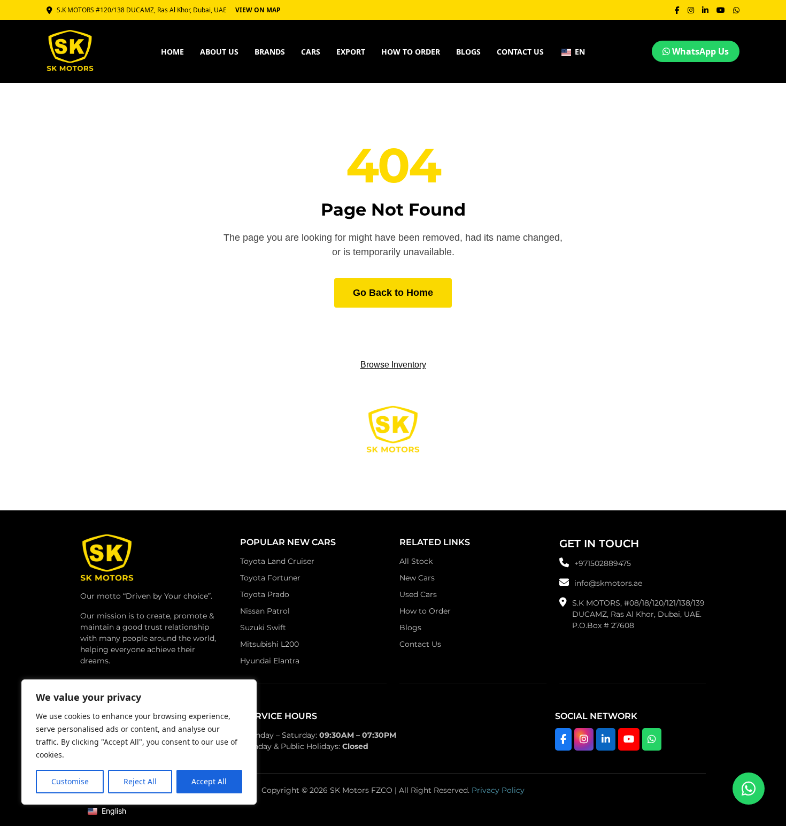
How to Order (425, 611)
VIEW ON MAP (258, 9)
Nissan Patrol (265, 611)
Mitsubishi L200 (269, 644)
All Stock (416, 561)
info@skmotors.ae (608, 583)
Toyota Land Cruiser (277, 561)
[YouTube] (720, 10)
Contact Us (420, 644)
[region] (139, 742)
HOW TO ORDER (410, 52)
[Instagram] (691, 10)
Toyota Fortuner (270, 578)
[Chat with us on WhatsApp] (651, 739)
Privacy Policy (498, 790)
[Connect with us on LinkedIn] (605, 739)
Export (350, 52)
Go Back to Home (393, 292)
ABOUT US (219, 52)
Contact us (520, 52)
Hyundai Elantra (269, 661)
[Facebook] (677, 10)
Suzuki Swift (263, 627)
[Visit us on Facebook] (563, 739)
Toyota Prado (264, 594)
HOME (172, 52)
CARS (310, 52)
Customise (70, 781)
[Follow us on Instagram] (584, 739)
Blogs (468, 52)
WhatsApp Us (699, 51)
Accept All (209, 781)
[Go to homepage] (107, 560)
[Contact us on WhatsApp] (749, 789)
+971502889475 (602, 563)
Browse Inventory (393, 364)
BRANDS (270, 52)
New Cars (417, 578)
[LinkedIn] (705, 10)
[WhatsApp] (736, 10)
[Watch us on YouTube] (628, 739)
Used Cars (418, 594)
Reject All (140, 781)
